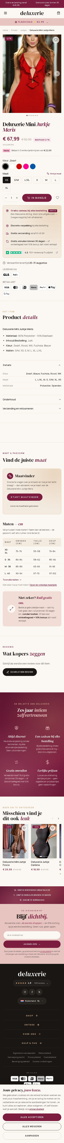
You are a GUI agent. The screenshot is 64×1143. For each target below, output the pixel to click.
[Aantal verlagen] (6, 198)
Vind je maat (55, 173)
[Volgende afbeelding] (57, 73)
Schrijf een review (21, 672)
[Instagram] (25, 992)
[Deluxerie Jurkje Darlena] (44, 841)
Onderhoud (9, 399)
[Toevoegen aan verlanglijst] (55, 40)
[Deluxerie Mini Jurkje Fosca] (15, 841)
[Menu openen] (5, 13)
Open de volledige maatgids (43, 585)
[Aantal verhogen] (17, 198)
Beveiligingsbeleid (21, 1061)
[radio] (5, 166)
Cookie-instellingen (42, 1061)
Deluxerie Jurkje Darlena (40, 863)
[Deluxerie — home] (32, 13)
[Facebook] (32, 992)
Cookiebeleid (50, 1057)
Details (7, 365)
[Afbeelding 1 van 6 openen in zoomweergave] (32, 73)
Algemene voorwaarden (24, 1053)
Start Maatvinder (25, 497)
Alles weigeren (32, 1126)
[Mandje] (58, 13)
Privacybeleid (34, 1057)
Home (5, 30)
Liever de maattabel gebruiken (24, 506)
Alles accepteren (32, 1117)
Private (14, 30)
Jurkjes (23, 30)
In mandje (38, 197)
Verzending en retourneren (18, 408)
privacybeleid (45, 951)
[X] (39, 992)
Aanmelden (32, 944)
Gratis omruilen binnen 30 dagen (47, 3)
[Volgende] (58, 818)
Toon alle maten (11, 579)
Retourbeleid (45, 1053)
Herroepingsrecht (16, 1057)
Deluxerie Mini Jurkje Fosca (14, 863)
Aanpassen (32, 1135)
